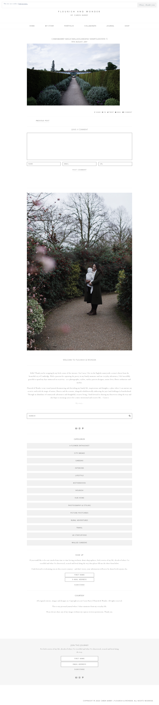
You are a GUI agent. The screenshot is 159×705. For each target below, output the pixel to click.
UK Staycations (79, 535)
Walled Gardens (79, 542)
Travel (79, 528)
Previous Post (42, 121)
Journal (110, 26)
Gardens (79, 460)
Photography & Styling (79, 505)
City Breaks (79, 453)
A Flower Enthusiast (80, 445)
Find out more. (23, 4)
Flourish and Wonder (79, 12)
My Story (49, 26)
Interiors (79, 468)
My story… (79, 403)
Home (32, 26)
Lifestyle (79, 475)
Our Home (79, 498)
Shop (127, 26)
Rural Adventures (79, 520)
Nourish (79, 490)
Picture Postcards (79, 513)
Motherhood (79, 483)
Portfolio (69, 26)
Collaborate (90, 26)
